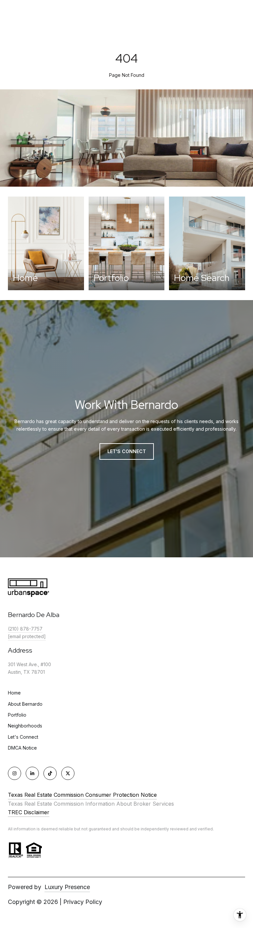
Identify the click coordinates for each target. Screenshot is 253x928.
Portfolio (17, 715)
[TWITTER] (67, 773)
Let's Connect (23, 737)
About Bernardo (25, 704)
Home (14, 693)
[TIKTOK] (50, 773)
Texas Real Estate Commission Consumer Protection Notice (82, 794)
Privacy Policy (82, 901)
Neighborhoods (25, 725)
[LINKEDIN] (32, 773)
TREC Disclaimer (28, 812)
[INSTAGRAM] (14, 773)
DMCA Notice (22, 748)
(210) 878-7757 (25, 629)
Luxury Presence (67, 886)
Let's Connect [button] (126, 451)
